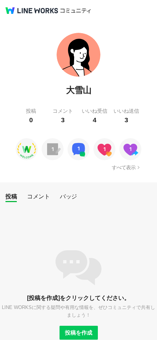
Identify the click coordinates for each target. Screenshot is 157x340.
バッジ (68, 196)
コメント (38, 196)
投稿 (11, 196)
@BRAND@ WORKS (31, 10)
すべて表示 (123, 167)
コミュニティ (75, 10)
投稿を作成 (78, 332)
